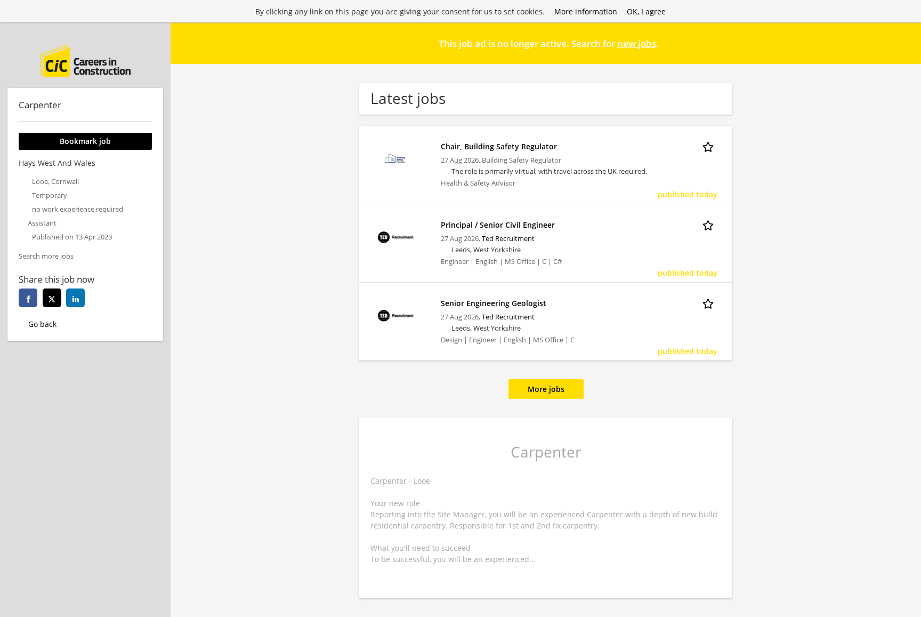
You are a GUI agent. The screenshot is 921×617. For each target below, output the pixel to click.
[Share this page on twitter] (52, 298)
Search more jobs (46, 256)
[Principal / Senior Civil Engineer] (395, 236)
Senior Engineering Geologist (493, 303)
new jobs (636, 43)
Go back (42, 324)
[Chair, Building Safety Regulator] (395, 158)
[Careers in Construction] (85, 61)
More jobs (546, 389)
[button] (904, 42)
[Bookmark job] (709, 146)
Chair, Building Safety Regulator (499, 146)
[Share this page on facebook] (28, 298)
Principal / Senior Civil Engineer (498, 225)
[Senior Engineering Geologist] (395, 314)
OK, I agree (646, 11)
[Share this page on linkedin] (75, 298)
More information (585, 11)
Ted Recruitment (508, 238)
